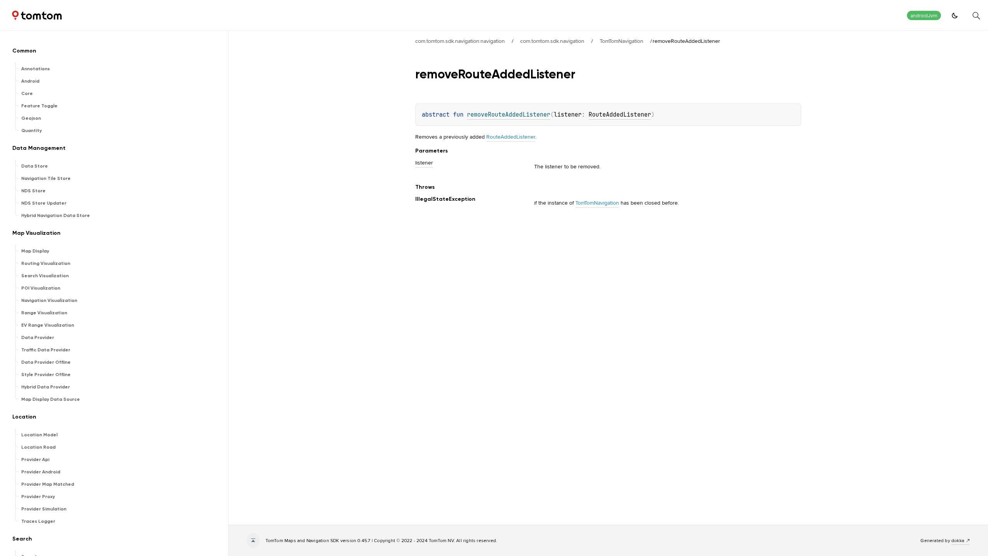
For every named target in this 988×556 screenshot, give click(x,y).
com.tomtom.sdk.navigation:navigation (460, 41)
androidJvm (923, 16)
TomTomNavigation (621, 41)
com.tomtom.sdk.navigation (552, 41)
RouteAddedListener (620, 115)
